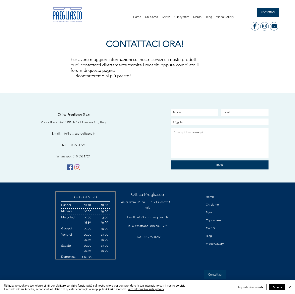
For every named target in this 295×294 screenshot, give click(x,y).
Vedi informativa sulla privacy (146, 289)
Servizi (210, 212)
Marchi (210, 228)
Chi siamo (212, 204)
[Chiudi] (290, 287)
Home (210, 196)
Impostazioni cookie (250, 287)
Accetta (277, 287)
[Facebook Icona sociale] (70, 167)
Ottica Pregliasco (147, 194)
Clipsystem (213, 220)
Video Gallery (215, 243)
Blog (209, 235)
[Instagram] (77, 167)
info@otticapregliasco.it (78, 133)
